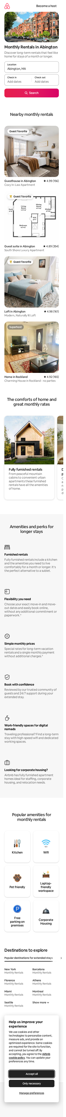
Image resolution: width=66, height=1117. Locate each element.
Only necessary (32, 1083)
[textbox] (18, 81)
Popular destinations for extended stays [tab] (28, 958)
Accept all (32, 1074)
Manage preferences (31, 1093)
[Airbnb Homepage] (7, 6)
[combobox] (31, 68)
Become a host (46, 6)
